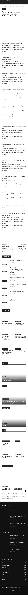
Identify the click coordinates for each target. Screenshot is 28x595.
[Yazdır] (18, 237)
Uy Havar (17, 443)
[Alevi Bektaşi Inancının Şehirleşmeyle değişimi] (20, 331)
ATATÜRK (4, 363)
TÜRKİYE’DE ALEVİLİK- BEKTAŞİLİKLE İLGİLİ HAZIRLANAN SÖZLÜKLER (7, 353)
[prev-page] (3, 306)
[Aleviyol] (3, 19)
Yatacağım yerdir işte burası (7, 443)
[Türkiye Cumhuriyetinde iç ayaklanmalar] (14, 374)
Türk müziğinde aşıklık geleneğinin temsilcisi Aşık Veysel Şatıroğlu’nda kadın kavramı (16, 270)
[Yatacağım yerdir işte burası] (7, 438)
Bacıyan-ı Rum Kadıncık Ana (17, 542)
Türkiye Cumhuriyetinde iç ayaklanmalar (11, 380)
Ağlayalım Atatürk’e (15, 299)
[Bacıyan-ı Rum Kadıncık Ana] (5, 544)
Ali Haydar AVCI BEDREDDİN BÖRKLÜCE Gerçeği (6, 337)
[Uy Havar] (20, 438)
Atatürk (4, 376)
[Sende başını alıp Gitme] (5, 510)
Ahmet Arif (17, 441)
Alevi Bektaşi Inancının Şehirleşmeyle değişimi (20, 336)
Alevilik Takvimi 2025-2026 (12, 489)
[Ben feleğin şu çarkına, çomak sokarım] (5, 518)
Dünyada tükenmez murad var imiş (18, 277)
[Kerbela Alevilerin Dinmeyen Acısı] (5, 537)
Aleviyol (6, 19)
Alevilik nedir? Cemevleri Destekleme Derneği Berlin (7, 249)
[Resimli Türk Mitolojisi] (20, 345)
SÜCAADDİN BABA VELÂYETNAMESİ (19, 323)
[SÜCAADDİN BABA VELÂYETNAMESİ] (20, 318)
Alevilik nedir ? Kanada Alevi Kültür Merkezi (21, 248)
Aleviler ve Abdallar (15, 550)
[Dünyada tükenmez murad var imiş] (5, 279)
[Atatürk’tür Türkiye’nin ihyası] (5, 293)
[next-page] (5, 306)
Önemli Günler (5, 486)
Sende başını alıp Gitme (16, 509)
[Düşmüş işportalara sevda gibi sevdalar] (5, 525)
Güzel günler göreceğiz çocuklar (7, 456)
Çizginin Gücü (7, 425)
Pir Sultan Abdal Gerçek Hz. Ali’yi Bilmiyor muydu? (13, 402)
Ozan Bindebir (18, 454)
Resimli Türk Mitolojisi (20, 351)
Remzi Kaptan (5, 399)
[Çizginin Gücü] (14, 419)
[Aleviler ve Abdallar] (5, 551)
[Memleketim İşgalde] (20, 451)
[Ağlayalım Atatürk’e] (5, 300)
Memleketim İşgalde (20, 456)
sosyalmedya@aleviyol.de (13, 587)
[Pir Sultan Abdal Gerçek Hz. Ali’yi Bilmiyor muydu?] (14, 397)
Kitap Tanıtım (4, 321)
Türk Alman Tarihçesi (7, 323)
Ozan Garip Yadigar (6, 441)
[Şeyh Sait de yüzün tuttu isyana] (5, 286)
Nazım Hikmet (4, 454)
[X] (11, 237)
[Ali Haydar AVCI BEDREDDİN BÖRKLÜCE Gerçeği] (7, 331)
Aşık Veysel (5, 6)
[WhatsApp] (15, 237)
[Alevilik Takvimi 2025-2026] (14, 478)
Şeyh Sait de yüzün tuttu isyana (18, 284)
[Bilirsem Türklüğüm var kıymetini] (5, 262)
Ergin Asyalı (5, 423)
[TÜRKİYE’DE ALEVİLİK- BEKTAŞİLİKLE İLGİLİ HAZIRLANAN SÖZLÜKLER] (7, 345)
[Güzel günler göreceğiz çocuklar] (7, 451)
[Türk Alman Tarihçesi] (7, 318)
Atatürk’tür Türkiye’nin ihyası (17, 291)
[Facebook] (8, 237)
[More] (22, 237)
